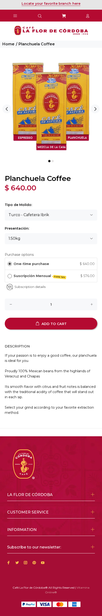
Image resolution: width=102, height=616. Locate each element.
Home (8, 44)
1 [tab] (49, 161)
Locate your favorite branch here (51, 3)
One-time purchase (31, 264)
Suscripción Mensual (39, 276)
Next (95, 108)
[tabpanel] (51, 106)
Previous (6, 108)
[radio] (10, 263)
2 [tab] (52, 161)
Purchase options (19, 254)
